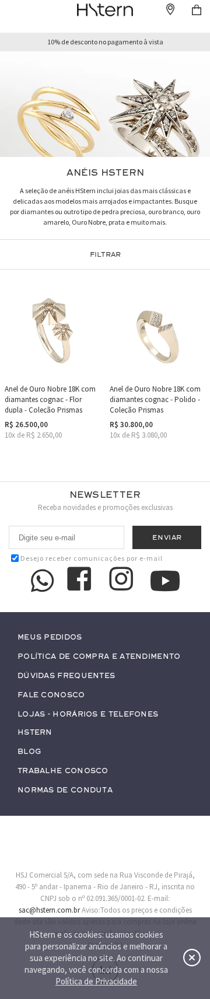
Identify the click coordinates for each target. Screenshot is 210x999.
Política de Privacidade (96, 981)
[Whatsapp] (42, 580)
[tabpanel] (105, 104)
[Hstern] (105, 10)
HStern (35, 732)
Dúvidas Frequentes (66, 676)
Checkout (196, 10)
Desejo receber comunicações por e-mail (91, 558)
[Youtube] (165, 581)
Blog (29, 752)
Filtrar (105, 254)
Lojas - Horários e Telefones (88, 714)
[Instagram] (123, 581)
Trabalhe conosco (63, 771)
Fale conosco (51, 695)
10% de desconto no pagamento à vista (105, 42)
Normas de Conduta (65, 790)
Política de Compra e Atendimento (99, 657)
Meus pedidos (50, 637)
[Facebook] (81, 581)
